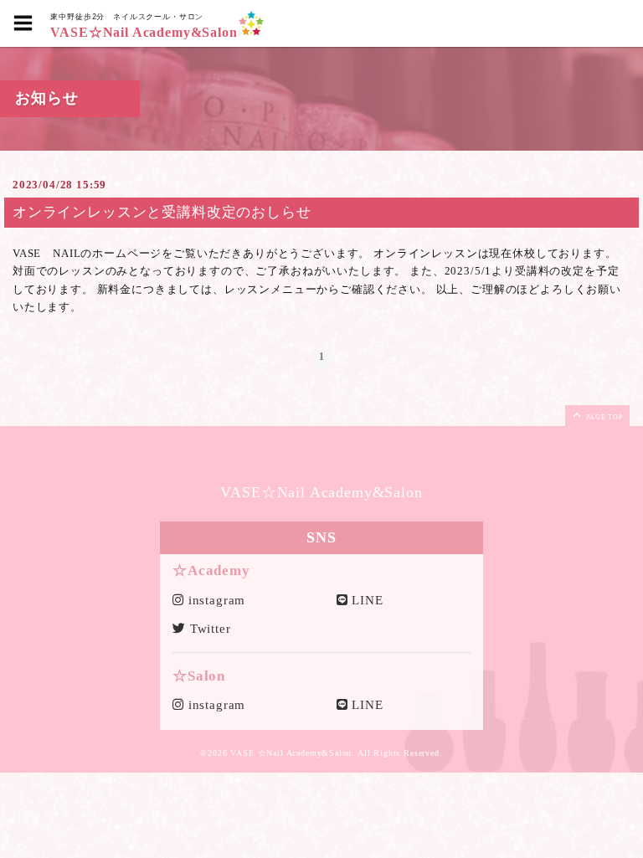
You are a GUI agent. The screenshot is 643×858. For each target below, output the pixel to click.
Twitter (208, 628)
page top (603, 417)
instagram (214, 600)
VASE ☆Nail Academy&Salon (291, 753)
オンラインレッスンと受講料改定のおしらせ (162, 212)
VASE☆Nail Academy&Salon (143, 33)
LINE (365, 600)
